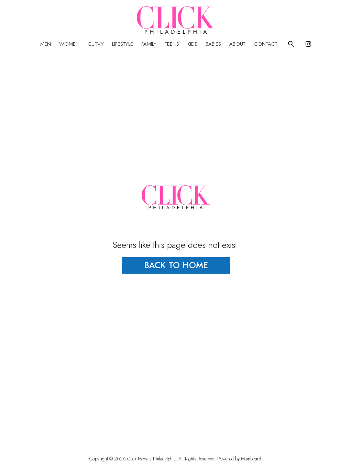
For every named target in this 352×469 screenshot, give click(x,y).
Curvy (96, 44)
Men (45, 44)
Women (69, 44)
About (237, 44)
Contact (265, 44)
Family (148, 44)
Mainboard (251, 458)
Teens (172, 44)
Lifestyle (122, 44)
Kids (192, 44)
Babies (213, 44)
